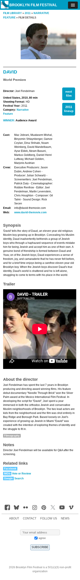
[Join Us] (7, 507)
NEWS (65, 518)
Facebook (10, 468)
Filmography (12, 435)
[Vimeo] (71, 507)
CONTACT (29, 518)
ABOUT (14, 518)
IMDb (7, 473)
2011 (28, 13)
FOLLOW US (48, 518)
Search (19, 478)
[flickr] (25, 507)
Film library (12, 13)
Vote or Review (21, 473)
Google (8, 478)
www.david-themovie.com (30, 212)
